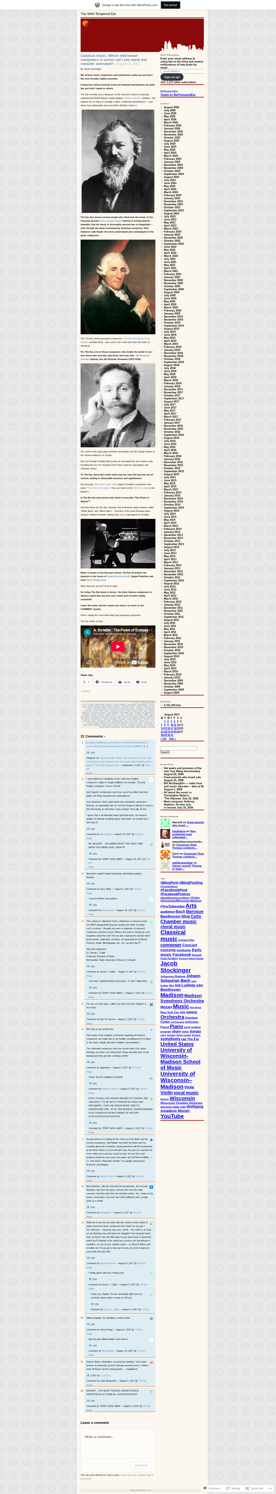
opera (152, 715)
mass (94, 715)
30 (168, 735)
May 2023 (169, 222)
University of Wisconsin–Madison (177, 1080)
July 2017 (170, 404)
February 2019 (172, 346)
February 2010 (172, 674)
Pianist (164, 1027)
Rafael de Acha (109, 1089)
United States (93, 723)
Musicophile (105, 834)
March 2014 (171, 525)
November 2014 (173, 501)
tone (125, 721)
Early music (104, 711)
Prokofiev (150, 717)
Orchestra (85, 717)
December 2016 (173, 425)
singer (185, 1031)
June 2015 (170, 480)
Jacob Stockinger (98, 713)
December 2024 (173, 164)
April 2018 (170, 377)
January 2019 (172, 349)
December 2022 (173, 237)
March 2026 (171, 122)
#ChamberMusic (169, 886)
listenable (124, 713)
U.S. (152, 721)
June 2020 (170, 298)
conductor (184, 950)
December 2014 (173, 498)
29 (165, 735)
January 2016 (172, 459)
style (94, 721)
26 (178, 731)
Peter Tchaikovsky (96, 580)
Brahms (117, 707)
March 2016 (171, 453)
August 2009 (171, 692)
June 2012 (170, 589)
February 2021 (172, 274)
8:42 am (137, 1212)
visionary (122, 725)
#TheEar (195, 897)
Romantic (85, 719)
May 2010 (169, 665)
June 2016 (170, 443)
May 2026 (169, 116)
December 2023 (173, 201)
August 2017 (171, 401)
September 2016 (174, 434)
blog (185, 916)
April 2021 (170, 268)
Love (132, 713)
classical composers (110, 709)
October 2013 (172, 541)
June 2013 (170, 553)
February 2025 (172, 158)
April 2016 (170, 450)
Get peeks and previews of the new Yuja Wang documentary (182, 770)
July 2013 (170, 550)
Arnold (151, 705)
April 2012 (170, 595)
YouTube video (141, 488)
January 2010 (172, 677)
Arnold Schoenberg (133, 338)
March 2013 (171, 562)
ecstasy (113, 711)
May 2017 (169, 410)
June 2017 (170, 407)
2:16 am (141, 1351)
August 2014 (171, 510)
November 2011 (173, 610)
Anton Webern (120, 705)
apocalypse (132, 705)
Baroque (97, 707)
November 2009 (173, 683)
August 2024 (171, 177)
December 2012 (173, 571)
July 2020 (170, 295)
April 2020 (170, 304)
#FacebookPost (173, 890)
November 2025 (173, 134)
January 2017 (172, 422)
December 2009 (173, 680)
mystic (121, 715)
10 (172, 724)
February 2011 (172, 638)
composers (149, 709)
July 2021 (170, 258)
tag (183, 1039)
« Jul (163, 738)
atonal (90, 707)
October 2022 (172, 240)
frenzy (134, 711)
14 (162, 728)
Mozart (108, 715)
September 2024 (174, 174)
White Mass (105, 727)
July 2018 (170, 368)
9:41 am (139, 1176)
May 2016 (169, 447)
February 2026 (172, 125)
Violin (109, 725)
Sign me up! (172, 77)
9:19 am (137, 889)
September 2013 (174, 544)
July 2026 (170, 110)
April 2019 (170, 340)
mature (101, 715)
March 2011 (171, 635)
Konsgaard (105, 1212)
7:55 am (142, 1381)
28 (162, 735)
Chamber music (128, 707)
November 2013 (173, 538)
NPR (146, 715)
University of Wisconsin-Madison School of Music (121, 723)
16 (168, 728)
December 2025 (173, 131)
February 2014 (172, 528)
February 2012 (172, 601)
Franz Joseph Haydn (111, 221)
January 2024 (172, 198)
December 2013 (173, 534)
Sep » (172, 738)
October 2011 (172, 613)
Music (114, 715)
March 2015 (171, 489)
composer (139, 709)
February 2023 (172, 231)
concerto (88, 711)
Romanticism (96, 719)
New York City (169, 1012)
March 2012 (171, 598)
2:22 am (139, 834)
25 (175, 731)
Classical (97, 709)
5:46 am (146, 1406)
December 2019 (173, 316)
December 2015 (173, 462)
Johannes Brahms (133, 98)
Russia (106, 719)
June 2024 (170, 183)
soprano (171, 1035)
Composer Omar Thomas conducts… (184, 846)
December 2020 (173, 280)
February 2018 (172, 383)
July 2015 (170, 477)
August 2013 (171, 547)
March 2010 (171, 671)
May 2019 (169, 337)
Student (196, 1035)
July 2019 (170, 331)
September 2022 (174, 243)
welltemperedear (182, 862)
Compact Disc (186, 940)
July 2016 (170, 440)
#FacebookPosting (175, 894)
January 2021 (172, 277)
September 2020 (174, 289)
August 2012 (171, 583)
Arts (84, 707)
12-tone (91, 705)
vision (115, 725)
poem (119, 717)
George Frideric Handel (191, 958)
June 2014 (170, 516)
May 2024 (169, 186)
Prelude (142, 717)
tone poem (133, 721)
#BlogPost (169, 883)
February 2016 (172, 456)
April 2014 (170, 522)
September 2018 (174, 362)
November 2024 (173, 167)
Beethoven (170, 916)
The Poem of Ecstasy (98, 488)
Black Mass (107, 707)
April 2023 (170, 225)
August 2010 (171, 656)
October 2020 (172, 286)
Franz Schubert (169, 958)
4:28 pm (141, 971)
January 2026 (172, 128)
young (143, 727)
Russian (113, 719)
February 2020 (172, 310)
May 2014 (169, 519)
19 (178, 728)
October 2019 (172, 322)
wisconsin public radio (130, 727)
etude (128, 711)
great (140, 711)
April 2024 (170, 189)
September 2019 (174, 325)
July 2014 (170, 513)
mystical (129, 715)
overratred (95, 717)
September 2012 (174, 580)
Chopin (139, 707)
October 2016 (172, 431)
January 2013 (172, 568)
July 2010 (170, 659)
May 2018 (169, 374)
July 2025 (170, 143)
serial (128, 719)
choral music (148, 707)
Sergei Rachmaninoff (118, 576)
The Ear (193, 1039)
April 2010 (170, 668)
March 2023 (171, 228)
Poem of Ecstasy (130, 717)
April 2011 (170, 632)
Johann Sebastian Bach (180, 978)
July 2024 (170, 180)
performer (191, 1021)
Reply (89, 773)
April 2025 (170, 152)
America (109, 705)
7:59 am (139, 1329)
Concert (189, 945)
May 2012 (169, 592)
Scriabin (122, 719)
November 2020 (173, 283)
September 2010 (174, 653)
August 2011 (171, 619)
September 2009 (174, 689)
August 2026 (171, 107)
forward (196, 955)
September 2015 (174, 471)
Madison (87, 715)
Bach (180, 911)
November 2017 (173, 392)
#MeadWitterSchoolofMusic (175, 898)
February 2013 (172, 565)
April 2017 (170, 413)
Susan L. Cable (111, 1309)
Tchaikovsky (117, 721)
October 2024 (172, 170)
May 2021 (169, 265)
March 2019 (171, 343)
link (178, 985)
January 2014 (172, 531)
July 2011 (169, 622)
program (165, 1031)
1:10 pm (143, 1089)
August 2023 (171, 213)
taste (109, 721)
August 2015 (171, 474)
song (163, 1035)
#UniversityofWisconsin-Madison (180, 900)
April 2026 (170, 119)
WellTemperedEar (169, 91)
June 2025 (170, 146)
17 (172, 728)
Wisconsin (115, 727)
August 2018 (171, 365)
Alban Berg (99, 705)
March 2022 (171, 255)
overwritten (105, 717)
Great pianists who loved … (188, 824)
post (187, 1027)
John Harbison (113, 713)
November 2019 (173, 319)
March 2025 (171, 155)
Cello (196, 916)
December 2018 (173, 352)
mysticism (138, 715)
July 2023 (170, 216)
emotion (121, 711)
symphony (101, 721)
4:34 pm (145, 1309)
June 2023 (170, 219)
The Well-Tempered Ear (98, 14)
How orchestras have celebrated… (184, 834)
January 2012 (172, 604)
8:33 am (141, 1263)
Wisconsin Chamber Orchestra (181, 1103)
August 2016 (171, 437)
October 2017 (172, 395)
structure (86, 721)
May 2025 (169, 149)
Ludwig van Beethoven (144, 713)
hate (145, 711)
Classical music (148, 703)
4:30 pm (143, 1284)
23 (168, 731)
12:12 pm (136, 1067)
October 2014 (172, 504)
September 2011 (174, 616)
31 (172, 735)
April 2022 (170, 252)
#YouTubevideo (172, 906)
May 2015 (169, 483)
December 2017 (173, 389)
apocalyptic (142, 705)
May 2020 (169, 301)
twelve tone (144, 721)
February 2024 (172, 195)
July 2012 (170, 586)
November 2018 (173, 356)
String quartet (183, 1035)
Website (164, 1099)
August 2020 (171, 292)
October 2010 (172, 650)
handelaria (178, 831)
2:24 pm (141, 1019)
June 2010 (170, 662)
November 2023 (173, 204)
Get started (170, 4)
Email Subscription (169, 55)
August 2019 (171, 328)
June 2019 (170, 334)
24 (172, 731)
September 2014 (174, 507)
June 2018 (170, 371)
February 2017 (172, 419)
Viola (104, 725)
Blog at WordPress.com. (141, 1490)
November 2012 (173, 574)
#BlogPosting (191, 883)
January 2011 (172, 641)
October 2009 (172, 686)
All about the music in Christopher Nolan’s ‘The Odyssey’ (178, 795)
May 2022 (169, 249)
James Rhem (106, 1176)
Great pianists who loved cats (182, 777)
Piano (113, 717)
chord (89, 709)
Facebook (182, 954)
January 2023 (172, 234)
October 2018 (172, 359)
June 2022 (170, 246)
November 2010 (173, 647)
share (176, 1031)
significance (137, 719)
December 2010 (173, 644)
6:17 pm (148, 993)
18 (175, 728)
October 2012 (172, 577)
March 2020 (171, 307)
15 (165, 728)
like (171, 985)
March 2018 (171, 380)
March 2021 (171, 271)
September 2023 (174, 210)
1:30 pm (148, 1128)
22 (165, 731)
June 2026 (170, 113)
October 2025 (172, 137)
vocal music (149, 725)
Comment (141, 1465)
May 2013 (169, 556)
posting (196, 1027)
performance (177, 1022)
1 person (105, 1375)
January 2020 (172, 313)
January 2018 (172, 386)
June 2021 (170, 261)
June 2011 (170, 625)
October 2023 (172, 207)
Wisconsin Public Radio (106, 484)
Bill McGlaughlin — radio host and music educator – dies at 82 (184, 785)
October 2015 (172, 468)
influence (86, 713)
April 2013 (170, 559)
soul (152, 719)
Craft (95, 711)
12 (178, 724)
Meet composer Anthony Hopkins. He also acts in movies (179, 804)
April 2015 (170, 486)
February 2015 (172, 492)
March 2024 (171, 192)
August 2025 (171, 140)
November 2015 (173, 465)
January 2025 (172, 161)
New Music (195, 1007)
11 (175, 724)
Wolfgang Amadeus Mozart (181, 1109)
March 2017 (171, 416)
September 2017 (174, 398)
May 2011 (169, 629)
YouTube (151, 727)
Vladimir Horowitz (135, 725)
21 (162, 731)
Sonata (146, 719)
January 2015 (172, 495)
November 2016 (173, 428)
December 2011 (173, 607)
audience (167, 912)
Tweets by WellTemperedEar (178, 94)
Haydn (151, 711)
